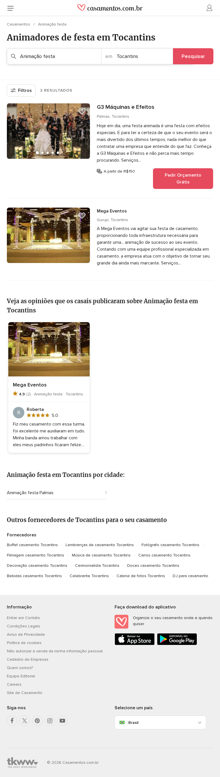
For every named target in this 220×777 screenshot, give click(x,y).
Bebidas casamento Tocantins (34, 575)
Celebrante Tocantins (89, 575)
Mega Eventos (112, 211)
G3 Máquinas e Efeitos (125, 107)
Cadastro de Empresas (27, 659)
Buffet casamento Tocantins (32, 544)
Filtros (25, 90)
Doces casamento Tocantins (153, 565)
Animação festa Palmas (30, 493)
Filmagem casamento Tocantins (35, 555)
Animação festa (52, 24)
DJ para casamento (190, 575)
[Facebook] (12, 721)
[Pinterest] (37, 721)
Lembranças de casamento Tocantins (100, 544)
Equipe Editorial (21, 676)
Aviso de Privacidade (26, 634)
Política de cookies (24, 642)
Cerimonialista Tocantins (97, 565)
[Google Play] (177, 643)
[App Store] (135, 643)
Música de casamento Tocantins (101, 555)
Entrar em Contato (23, 617)
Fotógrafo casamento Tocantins (170, 544)
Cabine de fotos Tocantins (141, 575)
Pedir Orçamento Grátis (183, 178)
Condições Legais (23, 626)
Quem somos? (20, 667)
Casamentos (19, 24)
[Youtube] (62, 721)
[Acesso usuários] (210, 8)
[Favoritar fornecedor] (82, 111)
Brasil (133, 722)
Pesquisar (193, 56)
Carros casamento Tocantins (164, 555)
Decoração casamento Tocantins (37, 565)
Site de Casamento (24, 692)
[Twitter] (24, 721)
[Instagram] (50, 721)
